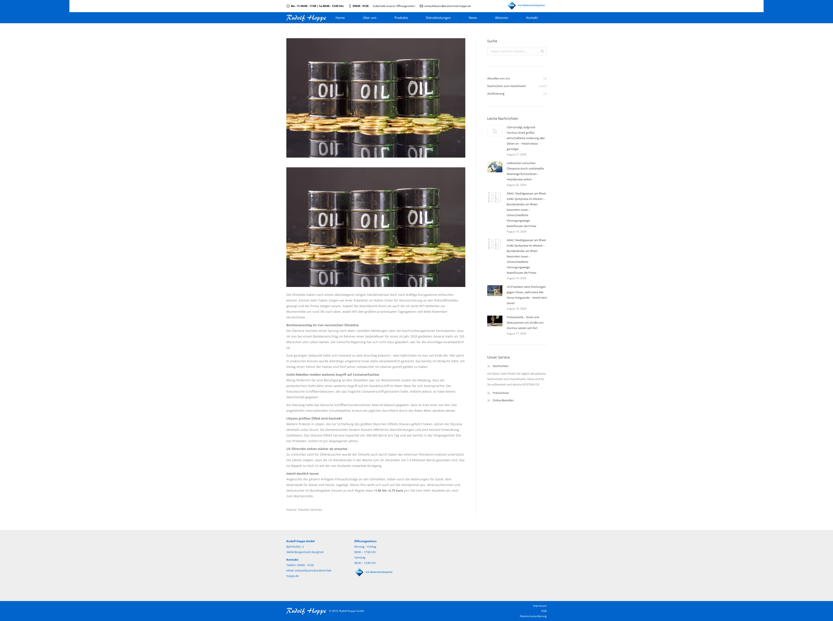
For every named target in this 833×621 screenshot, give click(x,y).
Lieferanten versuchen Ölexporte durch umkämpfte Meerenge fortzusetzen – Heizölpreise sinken (525, 171)
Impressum (540, 606)
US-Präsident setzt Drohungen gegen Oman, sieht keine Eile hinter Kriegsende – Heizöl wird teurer (527, 295)
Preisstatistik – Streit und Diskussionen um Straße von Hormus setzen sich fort (525, 322)
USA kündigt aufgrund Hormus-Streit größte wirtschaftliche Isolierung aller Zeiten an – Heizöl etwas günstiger (526, 138)
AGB (544, 611)
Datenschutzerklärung (533, 616)
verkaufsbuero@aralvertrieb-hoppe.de (447, 6)
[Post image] (494, 131)
